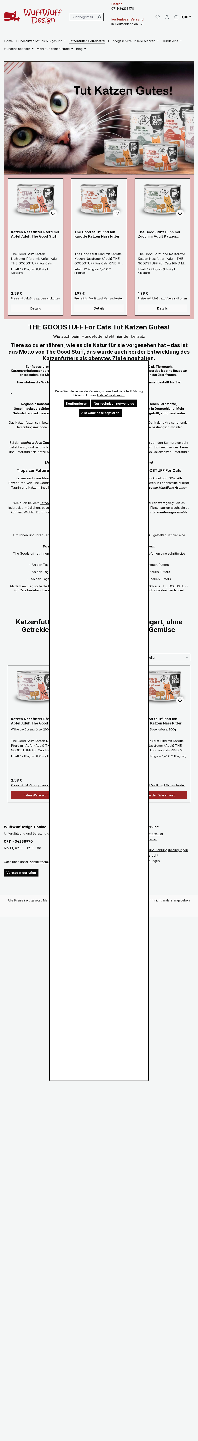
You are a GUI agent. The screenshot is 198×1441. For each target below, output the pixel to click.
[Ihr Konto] (167, 17)
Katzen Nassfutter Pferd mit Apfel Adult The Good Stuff (35, 234)
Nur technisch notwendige (114, 403)
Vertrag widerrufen (21, 873)
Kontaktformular (41, 862)
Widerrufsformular (149, 834)
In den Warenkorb (36, 795)
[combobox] (82, 17)
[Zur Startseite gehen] (33, 16)
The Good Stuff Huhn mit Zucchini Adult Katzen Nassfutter (159, 234)
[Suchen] (99, 17)
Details (35, 308)
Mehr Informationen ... (111, 395)
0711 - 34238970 (18, 841)
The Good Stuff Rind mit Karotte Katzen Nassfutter (96, 234)
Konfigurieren (76, 403)
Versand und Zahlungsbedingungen (162, 850)
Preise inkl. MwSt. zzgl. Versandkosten (35, 298)
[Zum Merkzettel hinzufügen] (53, 213)
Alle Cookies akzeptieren (100, 413)
